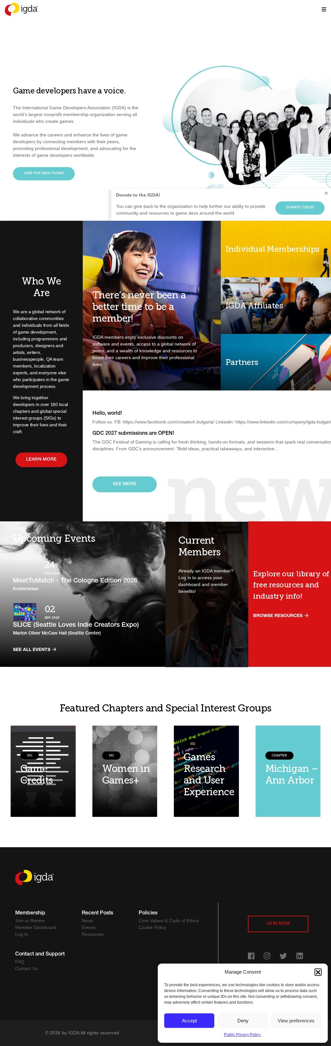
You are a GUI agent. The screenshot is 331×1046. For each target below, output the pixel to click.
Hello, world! (107, 413)
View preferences (296, 1020)
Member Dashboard (35, 927)
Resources (93, 934)
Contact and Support (40, 954)
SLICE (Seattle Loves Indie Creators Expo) (76, 625)
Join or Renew (30, 920)
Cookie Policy (152, 927)
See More (124, 484)
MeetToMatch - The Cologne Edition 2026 (75, 581)
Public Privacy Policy (243, 1034)
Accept (189, 1020)
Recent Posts (97, 913)
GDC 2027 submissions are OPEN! (133, 433)
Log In (21, 934)
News (87, 920)
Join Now (278, 924)
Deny (243, 1020)
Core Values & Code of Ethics (169, 920)
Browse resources (278, 616)
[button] (318, 972)
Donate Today (300, 207)
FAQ (19, 961)
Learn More (41, 459)
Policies (148, 913)
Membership (30, 913)
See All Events (32, 650)
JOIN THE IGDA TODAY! (44, 173)
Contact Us (26, 968)
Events (89, 927)
